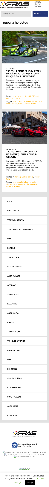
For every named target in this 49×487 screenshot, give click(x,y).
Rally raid (12, 304)
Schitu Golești (19, 184)
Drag (9, 360)
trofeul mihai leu (13, 186)
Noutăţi (27, 96)
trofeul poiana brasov (27, 103)
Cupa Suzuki (13, 415)
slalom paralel (32, 184)
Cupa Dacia (12, 406)
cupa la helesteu (30, 101)
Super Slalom (14, 397)
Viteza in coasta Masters (20, 229)
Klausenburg (14, 387)
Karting (18, 177)
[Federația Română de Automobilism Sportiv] (15, 5)
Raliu (10, 201)
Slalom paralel (27, 177)
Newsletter (40, 14)
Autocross (19, 96)
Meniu (45, 4)
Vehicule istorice (16, 341)
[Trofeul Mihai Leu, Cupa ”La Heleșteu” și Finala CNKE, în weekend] (24, 143)
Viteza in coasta (13, 98)
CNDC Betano (13, 350)
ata (14, 182)
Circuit (11, 322)
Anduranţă (13, 313)
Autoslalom (13, 276)
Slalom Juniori (14, 378)
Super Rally (13, 211)
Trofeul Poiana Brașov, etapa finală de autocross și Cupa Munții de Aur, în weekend (23, 74)
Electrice (12, 369)
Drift (10, 239)
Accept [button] (30, 482)
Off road (35, 96)
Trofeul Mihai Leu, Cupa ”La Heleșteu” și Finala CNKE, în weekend (21, 154)
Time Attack (13, 257)
